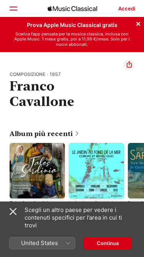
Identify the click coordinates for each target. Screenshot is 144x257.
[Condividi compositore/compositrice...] (129, 65)
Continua (108, 243)
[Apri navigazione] (13, 8)
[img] (72, 8)
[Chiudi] (138, 23)
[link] (44, 133)
